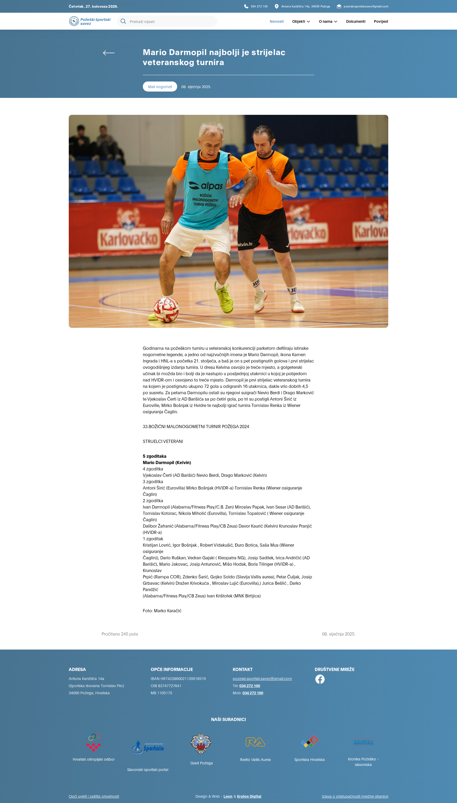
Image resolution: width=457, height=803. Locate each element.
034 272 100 (249, 685)
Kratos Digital (249, 796)
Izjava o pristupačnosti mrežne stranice (355, 796)
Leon (227, 796)
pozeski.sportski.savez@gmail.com (262, 678)
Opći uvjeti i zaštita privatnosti (94, 796)
